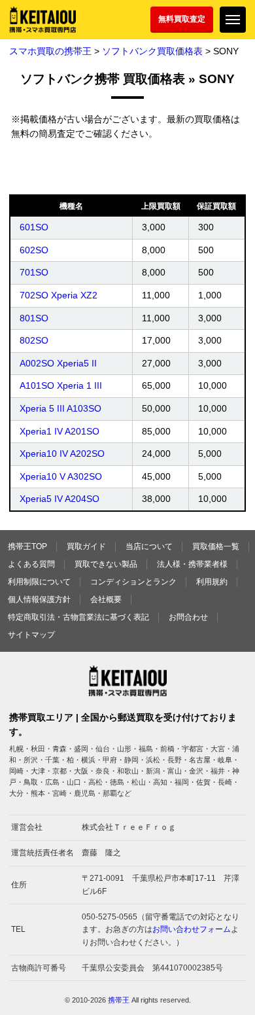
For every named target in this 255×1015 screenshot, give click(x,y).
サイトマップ (31, 634)
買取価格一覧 (215, 546)
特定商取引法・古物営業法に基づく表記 (78, 617)
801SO (34, 318)
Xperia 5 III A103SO (60, 408)
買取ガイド (86, 546)
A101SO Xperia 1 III (61, 385)
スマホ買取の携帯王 (50, 51)
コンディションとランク (133, 581)
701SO (34, 272)
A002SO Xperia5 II (58, 363)
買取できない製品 (106, 564)
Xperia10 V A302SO (61, 476)
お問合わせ (188, 617)
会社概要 (106, 599)
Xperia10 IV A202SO (62, 453)
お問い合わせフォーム (191, 929)
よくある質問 (31, 564)
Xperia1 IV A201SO (59, 431)
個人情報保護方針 (39, 599)
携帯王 (118, 1000)
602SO (34, 250)
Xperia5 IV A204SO (59, 498)
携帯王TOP (27, 546)
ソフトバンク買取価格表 (152, 51)
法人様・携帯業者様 (192, 564)
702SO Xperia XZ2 (58, 295)
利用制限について (39, 581)
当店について (149, 546)
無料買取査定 (181, 19)
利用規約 (212, 581)
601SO (34, 227)
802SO (34, 340)
